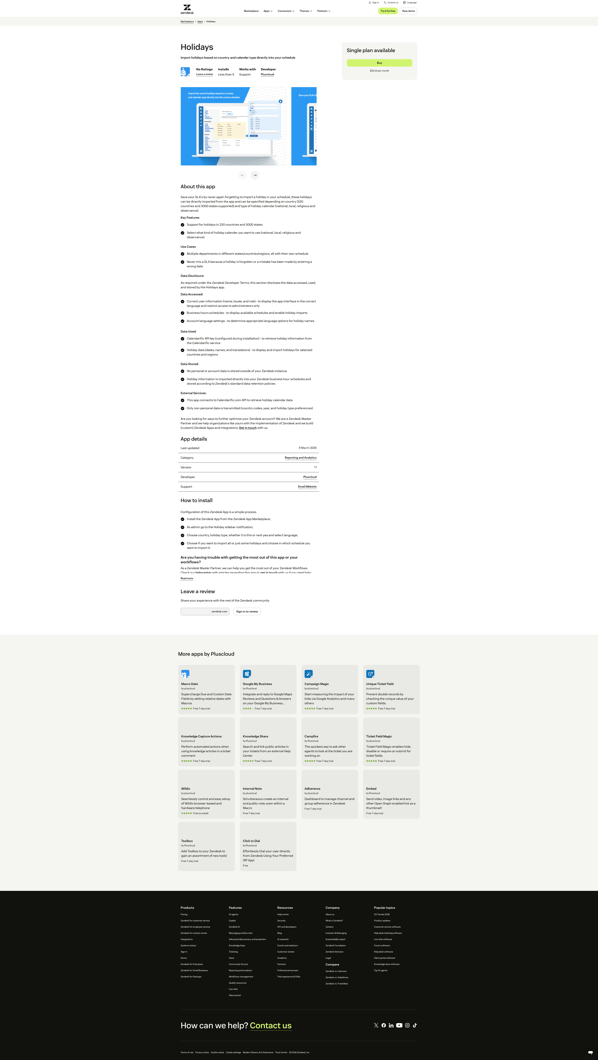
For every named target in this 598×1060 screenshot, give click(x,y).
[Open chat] (591, 1053)
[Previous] (242, 175)
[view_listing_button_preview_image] (233, 126)
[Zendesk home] (188, 9)
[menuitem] (410, 2)
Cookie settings (233, 1052)
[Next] (255, 175)
